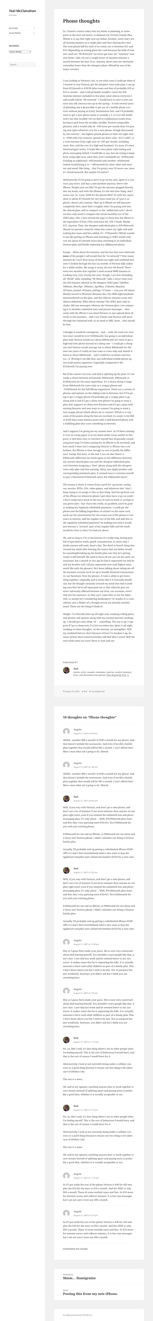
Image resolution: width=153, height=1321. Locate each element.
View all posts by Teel (116, 675)
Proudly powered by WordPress (77, 1315)
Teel (85, 691)
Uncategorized (98, 691)
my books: (13, 28)
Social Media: (15, 33)
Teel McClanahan (22, 11)
